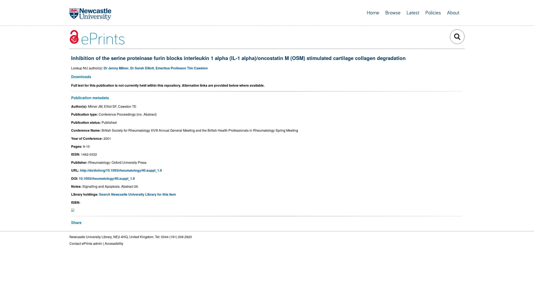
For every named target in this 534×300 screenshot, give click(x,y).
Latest (413, 12)
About (453, 12)
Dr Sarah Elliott (142, 68)
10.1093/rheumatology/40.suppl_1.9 (107, 178)
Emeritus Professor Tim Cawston (182, 68)
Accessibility (114, 243)
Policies (433, 12)
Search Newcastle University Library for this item (137, 194)
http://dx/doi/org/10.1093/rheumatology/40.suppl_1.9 (121, 170)
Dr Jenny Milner (116, 68)
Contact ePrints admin (85, 243)
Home (373, 12)
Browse (392, 12)
